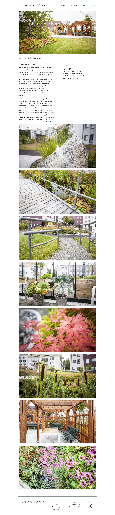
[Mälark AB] (32, 5)
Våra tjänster (74, 5)
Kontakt (94, 5)
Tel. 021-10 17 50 (55, 507)
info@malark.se (55, 509)
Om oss (63, 5)
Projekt (85, 5)
